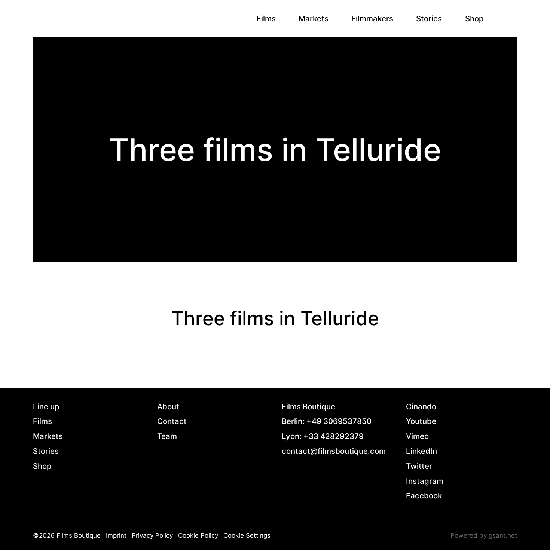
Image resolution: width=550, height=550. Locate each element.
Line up (46, 406)
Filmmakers (372, 18)
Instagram (424, 481)
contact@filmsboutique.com (334, 451)
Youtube (421, 421)
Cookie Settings (247, 535)
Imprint (116, 535)
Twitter (419, 466)
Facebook (424, 495)
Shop (474, 18)
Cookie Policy (198, 535)
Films (266, 18)
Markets (314, 18)
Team (167, 436)
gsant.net (503, 535)
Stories (429, 18)
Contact (172, 421)
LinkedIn (421, 451)
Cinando (421, 406)
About (168, 406)
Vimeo (417, 436)
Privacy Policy (152, 535)
